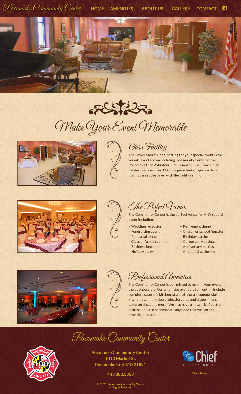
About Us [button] (153, 8)
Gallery (181, 8)
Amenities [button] (122, 8)
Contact (206, 8)
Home (97, 8)
